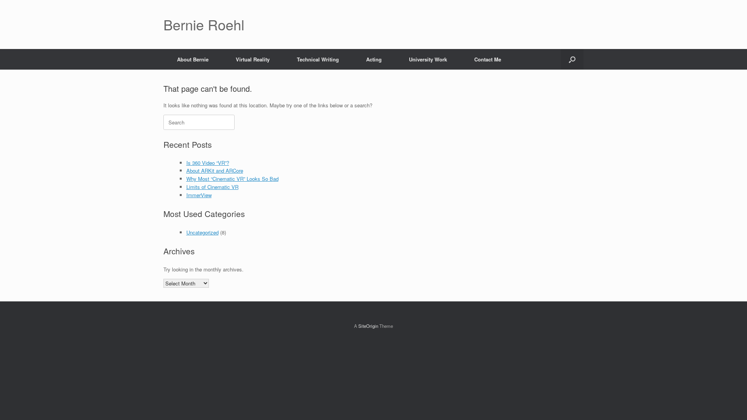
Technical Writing (318, 59)
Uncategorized (202, 232)
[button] (572, 59)
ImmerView (199, 195)
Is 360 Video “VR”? (207, 162)
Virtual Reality (253, 59)
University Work (428, 59)
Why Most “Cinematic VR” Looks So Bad (232, 178)
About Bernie (193, 59)
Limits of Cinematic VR (212, 187)
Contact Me (487, 59)
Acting (374, 59)
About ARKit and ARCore (214, 170)
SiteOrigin (368, 326)
